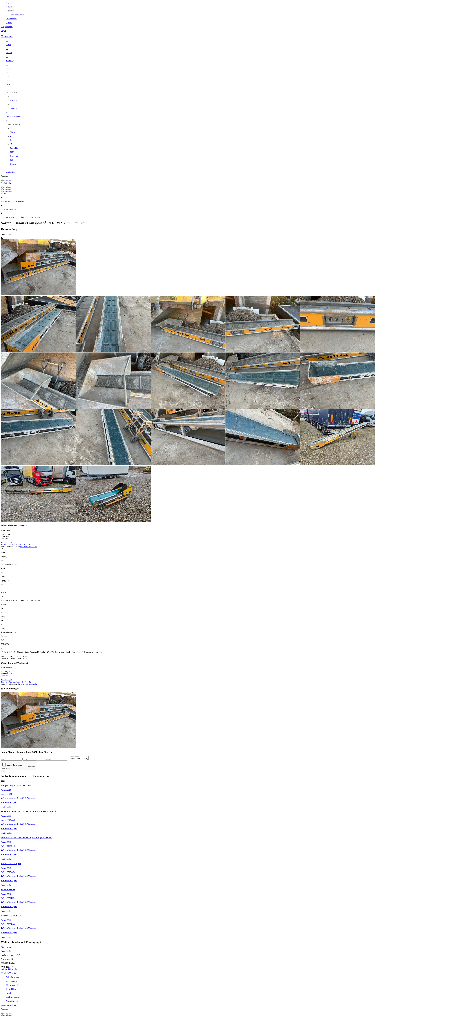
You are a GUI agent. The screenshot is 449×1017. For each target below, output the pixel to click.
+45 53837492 (8, 545)
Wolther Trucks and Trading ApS (13, 201)
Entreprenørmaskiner (8, 209)
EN (5, 37)
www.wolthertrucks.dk (28, 547)
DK (2, 37)
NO (7, 37)
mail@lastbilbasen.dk (9, 969)
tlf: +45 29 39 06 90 (8, 973)
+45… (6, 542)
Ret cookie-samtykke (8, 1005)
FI (12, 37)
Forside (3, 193)
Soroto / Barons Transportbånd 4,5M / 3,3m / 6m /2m (20, 217)
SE (10, 37)
